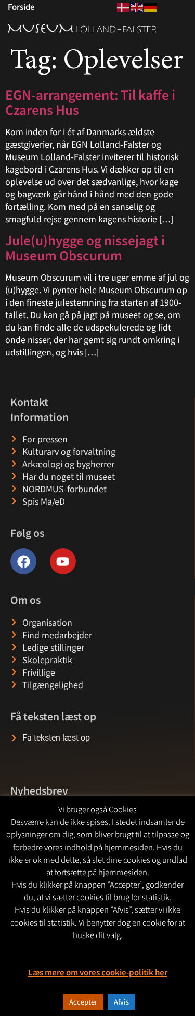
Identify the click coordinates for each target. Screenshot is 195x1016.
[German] (151, 6)
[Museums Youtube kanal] (63, 561)
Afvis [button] (121, 1002)
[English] (137, 6)
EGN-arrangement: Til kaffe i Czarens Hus (90, 101)
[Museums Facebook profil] (23, 561)
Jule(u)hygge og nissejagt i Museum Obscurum (85, 247)
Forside (21, 6)
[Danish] (124, 6)
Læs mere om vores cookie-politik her (97, 972)
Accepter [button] (83, 1002)
